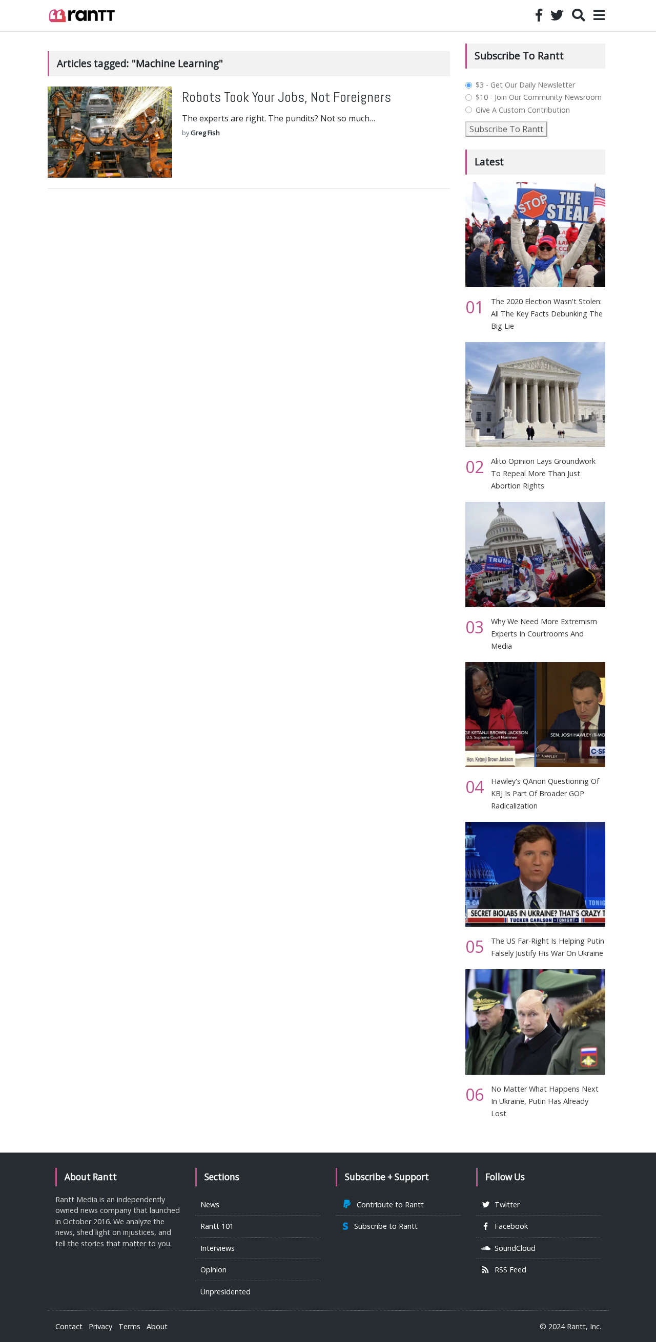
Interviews (217, 1248)
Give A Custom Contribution (523, 110)
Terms (129, 1326)
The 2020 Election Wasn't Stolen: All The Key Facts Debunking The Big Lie (547, 313)
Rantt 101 (217, 1226)
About (157, 1326)
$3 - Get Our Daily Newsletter (525, 85)
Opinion (213, 1269)
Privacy (100, 1326)
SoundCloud (513, 1248)
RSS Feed (508, 1269)
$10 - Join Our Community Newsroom (539, 97)
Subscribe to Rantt (384, 1226)
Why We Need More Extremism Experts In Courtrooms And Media (544, 633)
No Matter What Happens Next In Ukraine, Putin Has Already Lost (545, 1101)
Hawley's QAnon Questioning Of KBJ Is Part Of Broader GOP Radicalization (545, 793)
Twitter (505, 1204)
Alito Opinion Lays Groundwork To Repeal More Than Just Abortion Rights (543, 473)
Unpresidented (225, 1291)
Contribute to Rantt (388, 1204)
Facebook (509, 1226)
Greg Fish (205, 132)
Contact (69, 1326)
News (209, 1204)
